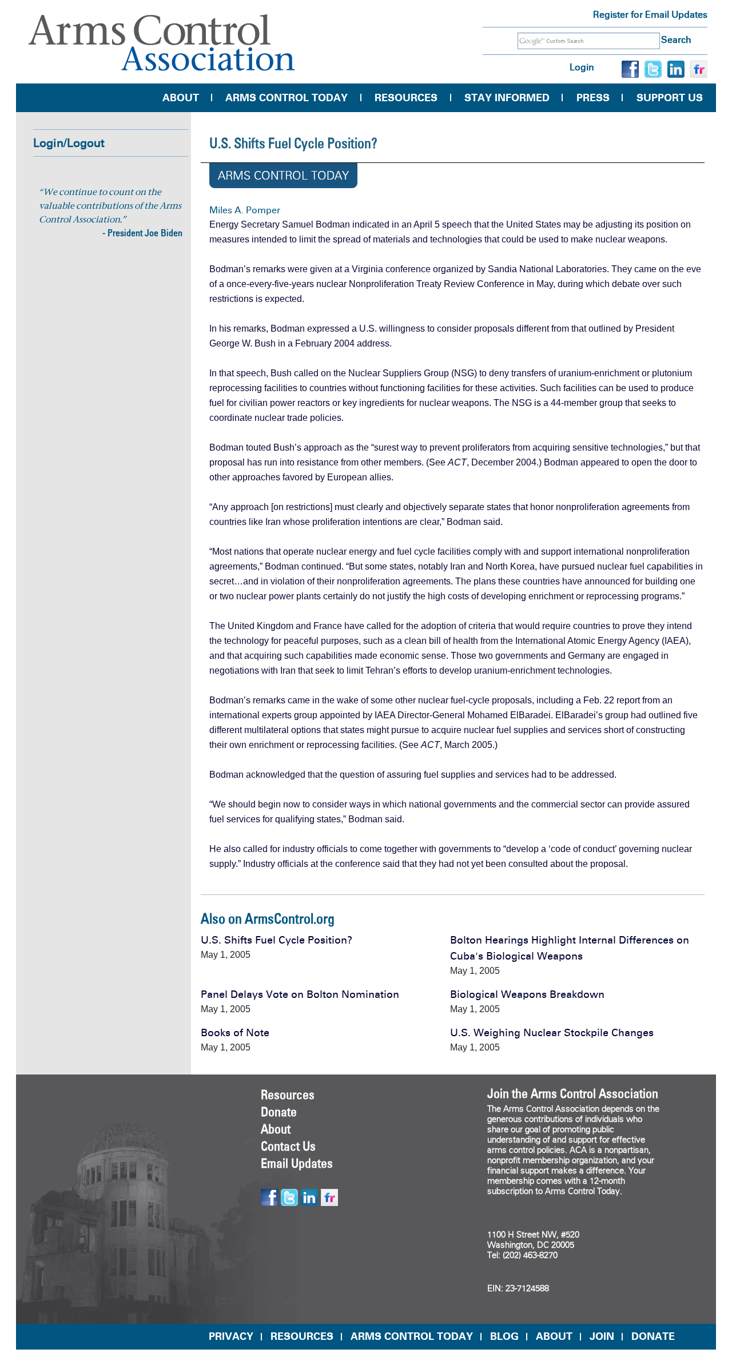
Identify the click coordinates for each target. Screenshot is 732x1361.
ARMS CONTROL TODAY (412, 1336)
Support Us (669, 97)
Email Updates (297, 1163)
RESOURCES (301, 1336)
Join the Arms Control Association (572, 1093)
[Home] (162, 42)
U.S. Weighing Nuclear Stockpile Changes (552, 1032)
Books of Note (235, 1032)
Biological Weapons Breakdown (527, 994)
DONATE (653, 1336)
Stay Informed (507, 97)
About (180, 97)
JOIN (602, 1336)
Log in (582, 67)
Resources (406, 97)
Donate (279, 1112)
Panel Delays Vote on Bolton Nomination (300, 994)
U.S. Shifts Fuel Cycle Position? (276, 940)
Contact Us (288, 1146)
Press (593, 97)
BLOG (504, 1336)
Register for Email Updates (650, 14)
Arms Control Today (286, 97)
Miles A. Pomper (244, 210)
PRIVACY (231, 1336)
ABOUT (554, 1336)
